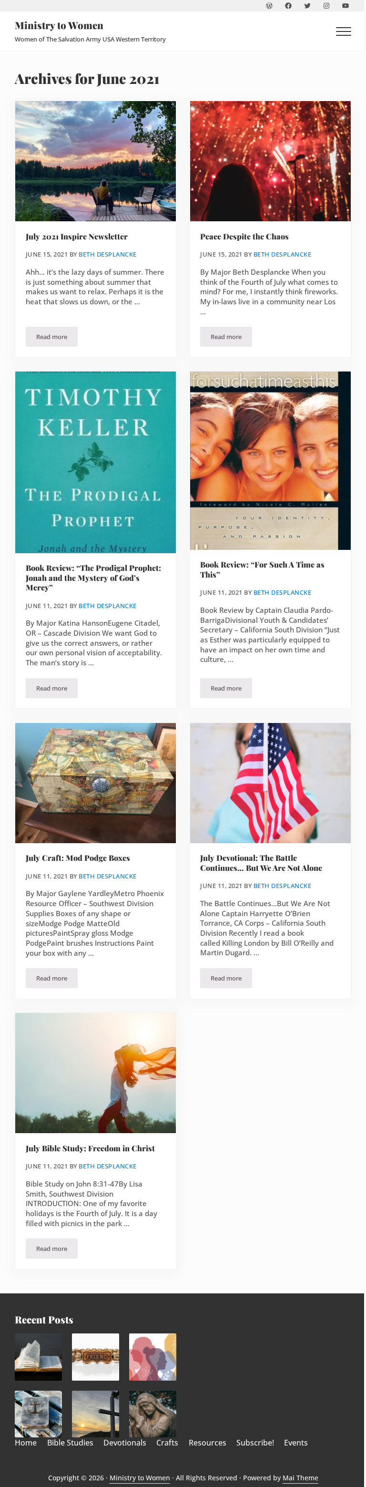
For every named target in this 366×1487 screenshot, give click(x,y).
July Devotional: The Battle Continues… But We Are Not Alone (261, 862)
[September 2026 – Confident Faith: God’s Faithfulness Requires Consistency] (38, 1414)
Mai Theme (300, 1477)
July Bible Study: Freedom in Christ (90, 1148)
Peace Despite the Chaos (244, 236)
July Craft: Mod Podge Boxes (78, 858)
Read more (57, 338)
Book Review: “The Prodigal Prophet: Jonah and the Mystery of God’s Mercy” (93, 577)
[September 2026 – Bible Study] (38, 1357)
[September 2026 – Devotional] (152, 1357)
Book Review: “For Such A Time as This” (262, 569)
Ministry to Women (59, 25)
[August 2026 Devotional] (95, 1414)
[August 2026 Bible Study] (152, 1414)
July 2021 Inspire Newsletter (77, 236)
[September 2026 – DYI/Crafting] (95, 1357)
